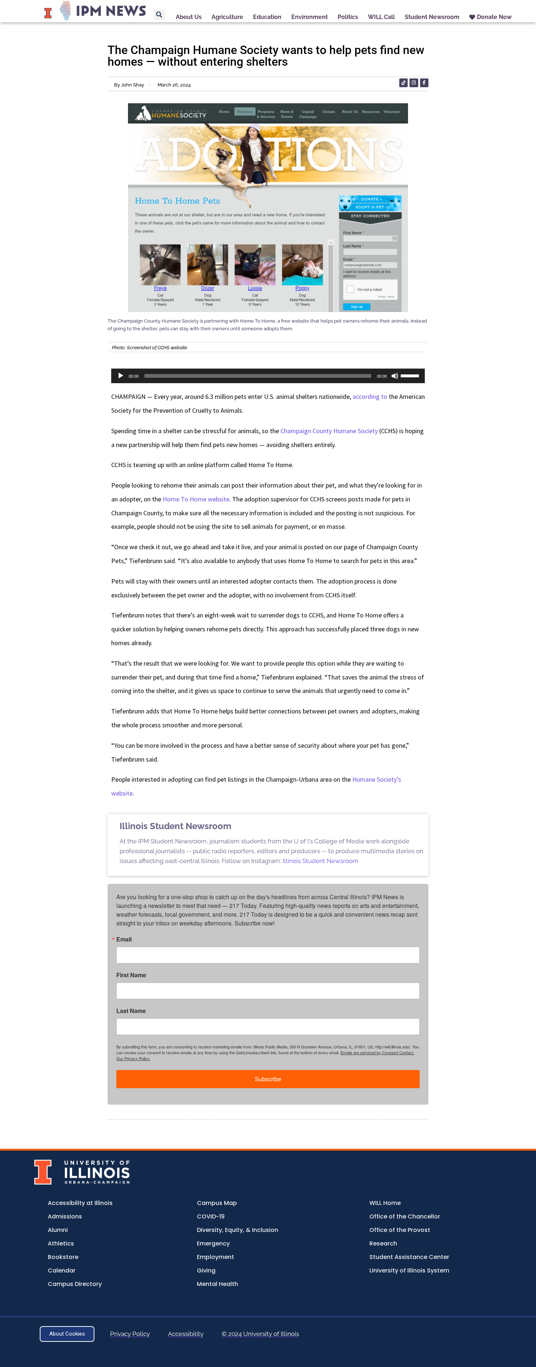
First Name (131, 975)
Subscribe (268, 1079)
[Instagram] (413, 82)
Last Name (131, 1011)
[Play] (120, 376)
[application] (268, 376)
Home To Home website (196, 499)
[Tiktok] (403, 82)
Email (124, 939)
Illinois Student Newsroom (320, 861)
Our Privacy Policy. (133, 1058)
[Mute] (395, 376)
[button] (159, 14)
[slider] (411, 375)
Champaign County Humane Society (329, 431)
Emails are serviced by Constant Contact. (377, 1052)
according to (370, 396)
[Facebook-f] (424, 82)
